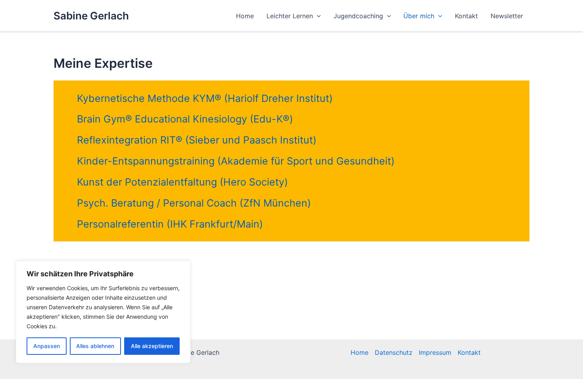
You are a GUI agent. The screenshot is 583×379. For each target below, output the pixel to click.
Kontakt (466, 16)
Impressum (435, 352)
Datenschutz (393, 352)
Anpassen (46, 346)
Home (245, 16)
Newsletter (507, 16)
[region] (103, 312)
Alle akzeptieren (152, 346)
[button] (317, 16)
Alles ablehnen (95, 346)
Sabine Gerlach (91, 16)
